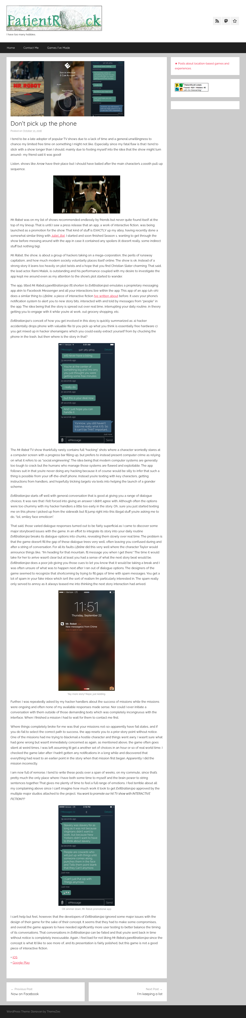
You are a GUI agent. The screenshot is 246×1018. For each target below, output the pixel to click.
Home (11, 47)
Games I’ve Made (58, 47)
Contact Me (31, 47)
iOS (15, 957)
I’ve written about (106, 296)
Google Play (21, 962)
